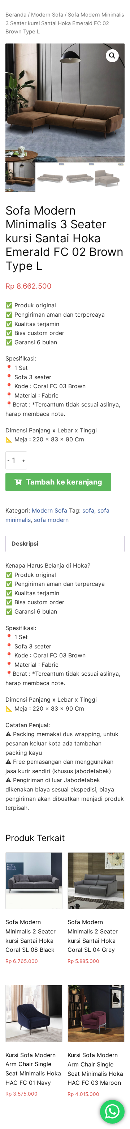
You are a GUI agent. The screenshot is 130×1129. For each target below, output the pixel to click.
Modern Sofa (47, 15)
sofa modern (51, 519)
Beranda (15, 15)
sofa (88, 510)
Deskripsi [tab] (25, 543)
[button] (112, 55)
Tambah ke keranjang (64, 482)
